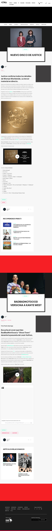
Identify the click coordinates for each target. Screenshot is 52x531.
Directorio (13, 508)
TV (18, 2)
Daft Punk (29, 143)
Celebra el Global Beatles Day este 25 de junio (23, 475)
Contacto (7, 508)
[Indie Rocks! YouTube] (39, 3)
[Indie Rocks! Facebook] (38, 2)
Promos (33, 2)
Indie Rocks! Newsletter (35, 517)
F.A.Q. (12, 510)
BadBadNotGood (3, 320)
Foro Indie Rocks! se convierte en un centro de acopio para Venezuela (22, 226)
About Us (7, 510)
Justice (17, 139)
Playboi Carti (28, 356)
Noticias (5, 24)
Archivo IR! (7, 507)
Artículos (37, 24)
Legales (19, 508)
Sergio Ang (6, 66)
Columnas (11, 4)
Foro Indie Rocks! (26, 508)
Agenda (15, 2)
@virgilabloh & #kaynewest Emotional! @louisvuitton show (11, 420)
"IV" (14, 351)
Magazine (22, 2)
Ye (7, 348)
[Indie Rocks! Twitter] (40, 2)
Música (10, 2)
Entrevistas (32, 24)
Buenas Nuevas (44, 24)
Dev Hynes (23, 356)
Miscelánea (28, 2)
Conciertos (16, 24)
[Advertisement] (26, 15)
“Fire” (2, 137)
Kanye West (9, 320)
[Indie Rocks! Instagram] (41, 2)
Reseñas (10, 24)
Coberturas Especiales (24, 24)
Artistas (26, 507)
